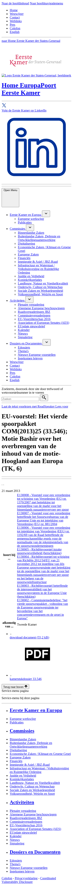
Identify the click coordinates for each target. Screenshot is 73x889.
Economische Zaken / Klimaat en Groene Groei (40, 753)
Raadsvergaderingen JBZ (26, 818)
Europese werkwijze (23, 718)
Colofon (15, 28)
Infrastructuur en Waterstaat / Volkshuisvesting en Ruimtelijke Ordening (39, 770)
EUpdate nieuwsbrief (23, 832)
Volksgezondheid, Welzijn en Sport (32, 793)
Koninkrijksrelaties (22, 779)
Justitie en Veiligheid (23, 775)
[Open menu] (46, 213)
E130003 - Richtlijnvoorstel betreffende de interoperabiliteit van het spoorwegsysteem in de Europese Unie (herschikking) (42, 591)
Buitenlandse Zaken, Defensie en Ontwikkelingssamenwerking (31, 744)
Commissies (22, 730)
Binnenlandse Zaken (23, 739)
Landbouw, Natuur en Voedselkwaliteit (35, 782)
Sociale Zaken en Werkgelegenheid (32, 790)
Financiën (16, 761)
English (14, 32)
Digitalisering (18, 750)
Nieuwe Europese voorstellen (28, 867)
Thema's (15, 864)
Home (14, 10)
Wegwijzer (17, 14)
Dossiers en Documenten (35, 852)
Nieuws (15, 839)
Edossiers (16, 860)
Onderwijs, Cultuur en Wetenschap (32, 786)
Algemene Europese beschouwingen (33, 814)
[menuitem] (26, 214)
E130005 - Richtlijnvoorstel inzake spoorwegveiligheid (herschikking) (39, 551)
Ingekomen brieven (22, 871)
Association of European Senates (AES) (35, 829)
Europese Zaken (20, 757)
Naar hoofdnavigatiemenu (46, 3)
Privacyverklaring (26, 878)
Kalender (15, 836)
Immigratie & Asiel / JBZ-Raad (30, 764)
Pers (12, 24)
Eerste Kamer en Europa (36, 710)
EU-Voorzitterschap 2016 (26, 825)
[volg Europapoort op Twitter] (36, 106)
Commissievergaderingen (26, 821)
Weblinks (16, 21)
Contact (15, 17)
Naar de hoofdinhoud (15, 3)
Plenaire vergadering (23, 810)
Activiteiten (22, 802)
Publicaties (17, 722)
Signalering (17, 843)
